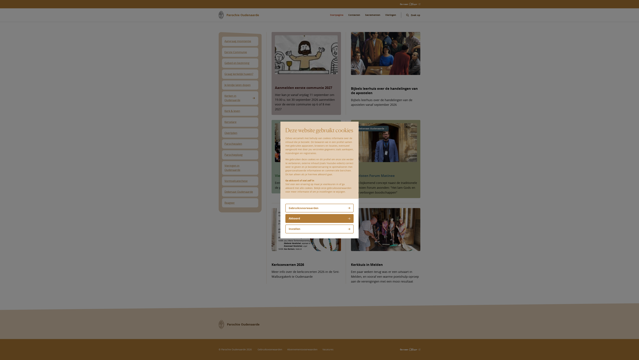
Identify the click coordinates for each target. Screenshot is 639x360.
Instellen (294, 229)
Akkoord (294, 218)
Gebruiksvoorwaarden (304, 208)
